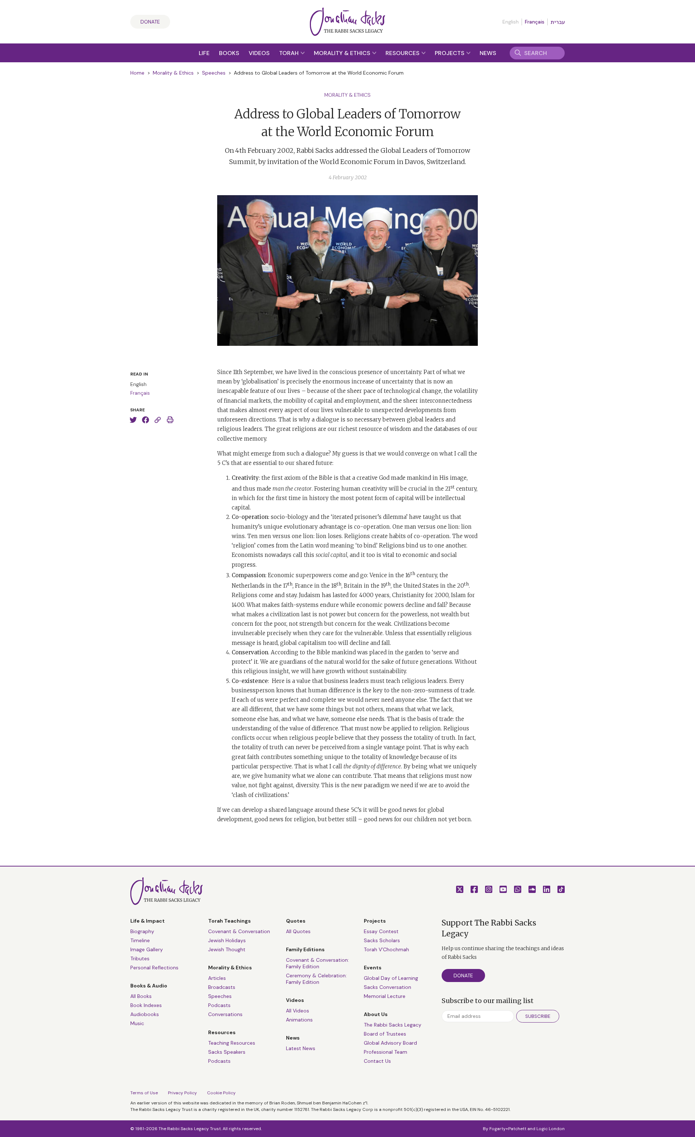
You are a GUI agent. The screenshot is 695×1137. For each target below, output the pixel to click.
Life (204, 53)
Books (229, 53)
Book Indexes (146, 1005)
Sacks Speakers (226, 1052)
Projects (450, 53)
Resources (403, 53)
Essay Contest (381, 931)
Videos (259, 53)
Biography (142, 931)
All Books (141, 996)
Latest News (300, 1048)
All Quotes (298, 931)
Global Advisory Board (390, 1043)
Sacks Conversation (387, 987)
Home (137, 73)
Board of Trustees (385, 1034)
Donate (150, 21)
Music (137, 1023)
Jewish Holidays (227, 940)
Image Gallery (146, 949)
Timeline (140, 940)
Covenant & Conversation (239, 931)
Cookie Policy (221, 1093)
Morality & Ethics (343, 53)
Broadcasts (221, 987)
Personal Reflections (154, 967)
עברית (558, 22)
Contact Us (377, 1061)
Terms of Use (144, 1093)
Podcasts (219, 1005)
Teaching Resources (231, 1043)
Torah (289, 53)
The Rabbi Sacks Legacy (392, 1024)
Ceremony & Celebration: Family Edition (316, 978)
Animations (299, 1019)
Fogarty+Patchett (507, 1129)
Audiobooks (144, 1014)
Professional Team (385, 1052)
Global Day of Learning (391, 978)
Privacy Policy (182, 1093)
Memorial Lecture (384, 996)
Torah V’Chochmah (386, 949)
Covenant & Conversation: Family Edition (317, 963)
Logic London (550, 1129)
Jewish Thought (226, 949)
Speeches (214, 73)
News (488, 53)
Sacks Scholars (382, 940)
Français (534, 21)
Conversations (225, 1014)
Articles (217, 978)
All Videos (297, 1010)
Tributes (139, 958)
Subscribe (537, 1016)
